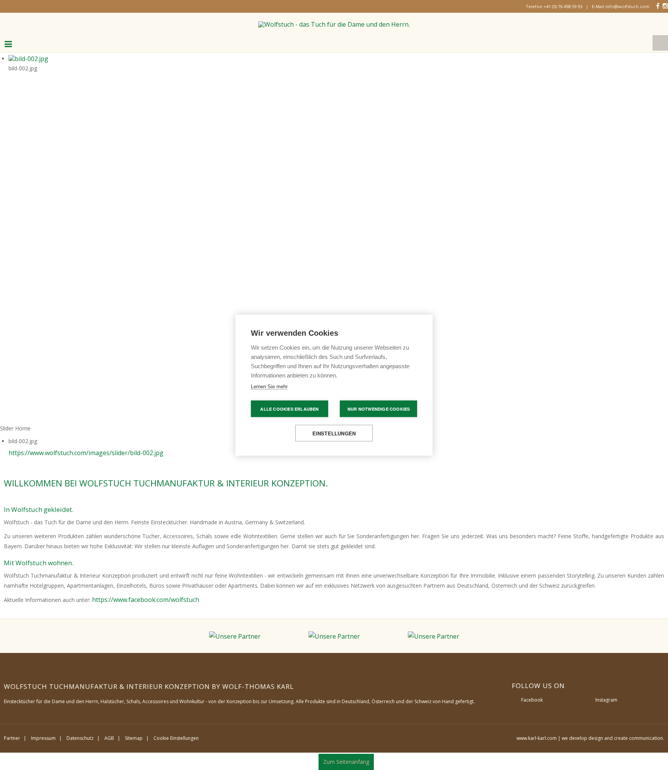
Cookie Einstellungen (176, 732)
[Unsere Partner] (242, 630)
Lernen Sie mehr (269, 386)
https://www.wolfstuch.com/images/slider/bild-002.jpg (76, 447)
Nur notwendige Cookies (379, 408)
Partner (12, 732)
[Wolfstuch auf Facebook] (658, 5)
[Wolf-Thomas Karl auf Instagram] (665, 5)
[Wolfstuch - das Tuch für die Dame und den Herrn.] (334, 21)
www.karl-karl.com (536, 732)
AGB (109, 732)
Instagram (606, 694)
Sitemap (134, 732)
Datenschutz (80, 732)
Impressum (43, 732)
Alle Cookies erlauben (289, 408)
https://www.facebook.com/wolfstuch (139, 594)
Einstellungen (334, 433)
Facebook (532, 694)
